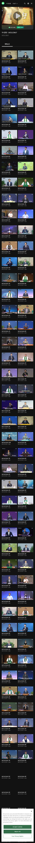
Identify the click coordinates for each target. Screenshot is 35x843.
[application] (17, 16)
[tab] (7, 44)
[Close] (31, 811)
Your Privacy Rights (17, 836)
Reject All (18, 831)
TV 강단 (4, 32)
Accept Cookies (17, 827)
